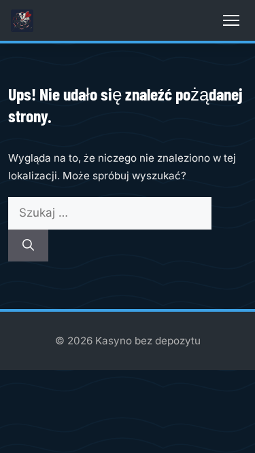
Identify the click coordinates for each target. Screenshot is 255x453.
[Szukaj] (28, 246)
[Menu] (231, 20)
